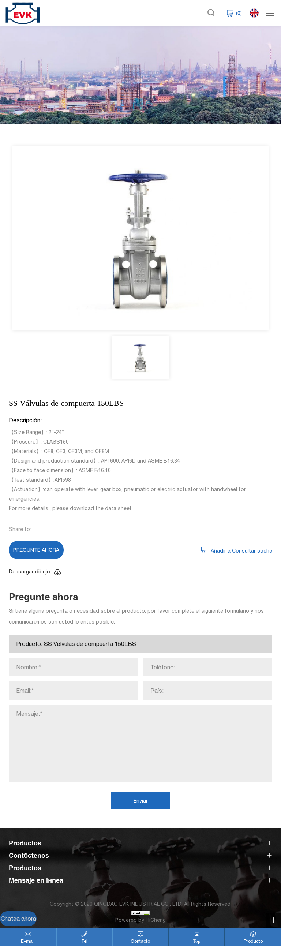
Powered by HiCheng (140, 920)
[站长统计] (140, 912)
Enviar (141, 801)
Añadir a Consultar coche (241, 551)
